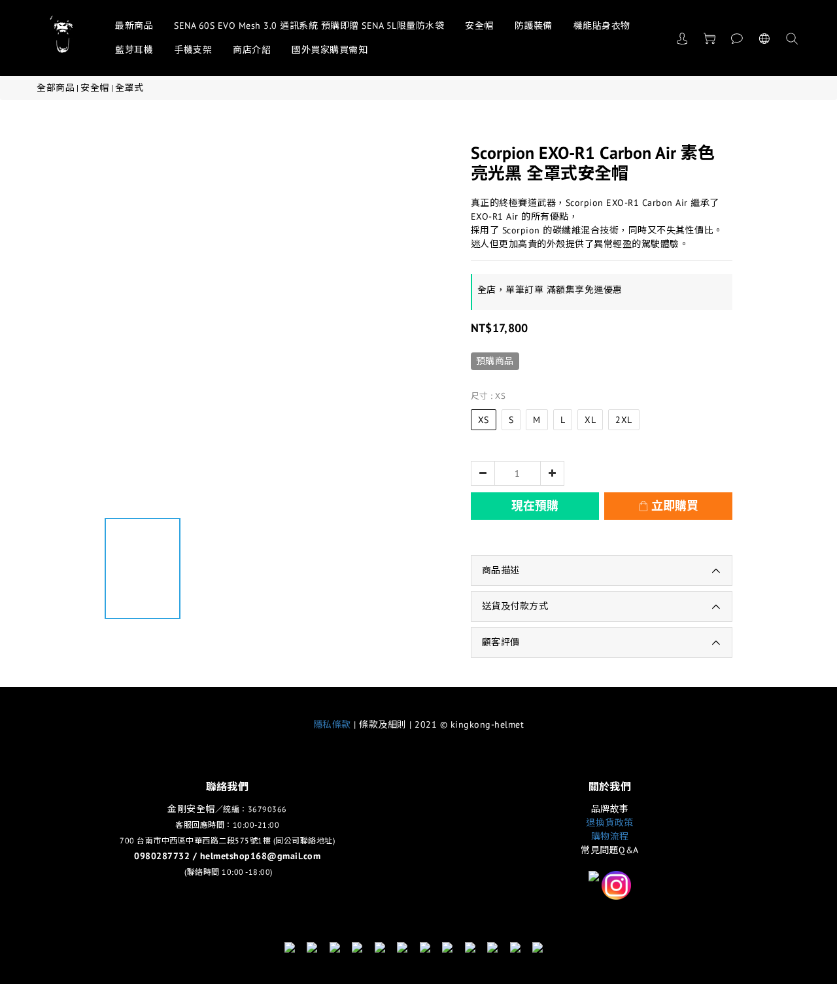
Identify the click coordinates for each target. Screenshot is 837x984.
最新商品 (134, 25)
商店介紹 (252, 50)
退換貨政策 (610, 822)
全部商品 (56, 87)
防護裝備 (534, 25)
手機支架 (193, 50)
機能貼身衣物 (601, 25)
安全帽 (479, 25)
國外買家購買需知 (329, 50)
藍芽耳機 (134, 50)
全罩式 (129, 87)
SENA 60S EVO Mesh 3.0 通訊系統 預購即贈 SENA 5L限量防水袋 (309, 25)
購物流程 (610, 836)
